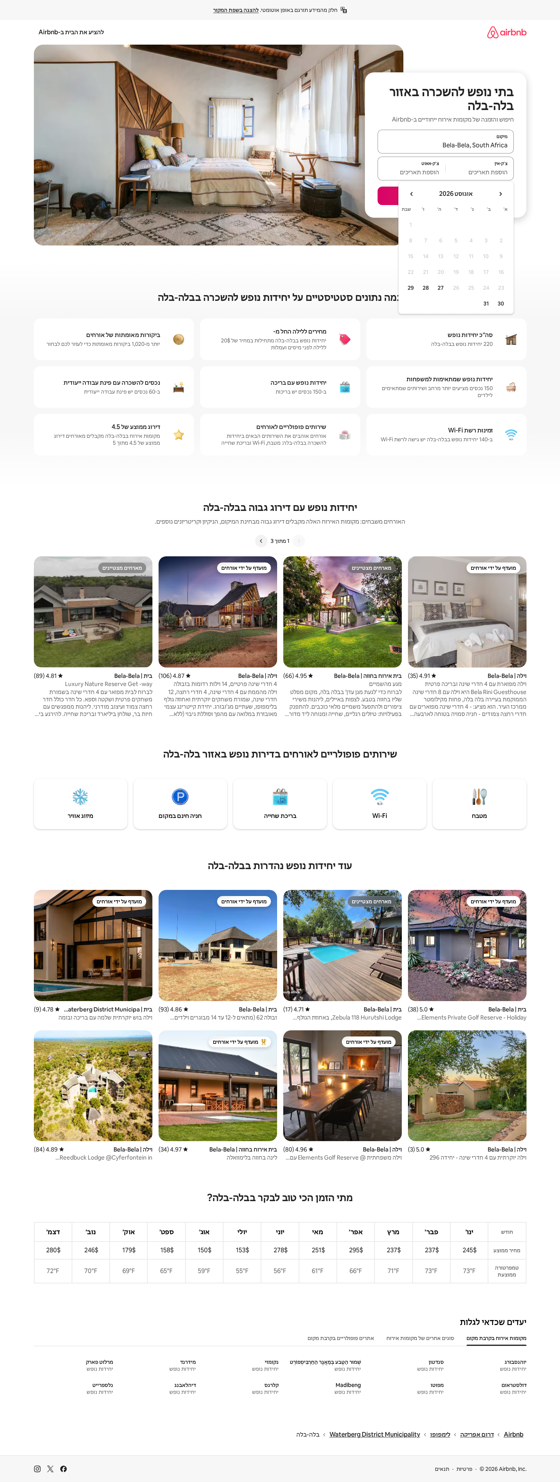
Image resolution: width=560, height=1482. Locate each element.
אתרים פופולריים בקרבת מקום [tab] (341, 1338)
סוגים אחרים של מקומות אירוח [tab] (420, 1338)
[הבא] (261, 541)
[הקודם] (299, 541)
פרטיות (464, 1468)
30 (501, 303)
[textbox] (480, 172)
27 (441, 287)
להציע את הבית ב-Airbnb (71, 32)
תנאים (442, 1468)
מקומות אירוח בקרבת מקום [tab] (496, 1338)
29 (411, 287)
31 (486, 303)
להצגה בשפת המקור (236, 10)
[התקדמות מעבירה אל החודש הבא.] (412, 194)
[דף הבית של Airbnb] (507, 32)
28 (426, 287)
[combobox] (446, 145)
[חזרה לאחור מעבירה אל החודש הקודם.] (500, 194)
